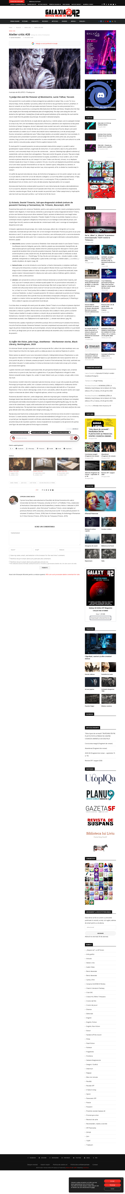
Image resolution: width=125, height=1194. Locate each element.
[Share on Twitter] (44, 490)
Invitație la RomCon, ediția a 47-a (108, 355)
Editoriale (89, 1014)
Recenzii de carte (92, 1120)
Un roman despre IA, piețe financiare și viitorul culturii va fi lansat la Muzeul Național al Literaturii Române (92, 333)
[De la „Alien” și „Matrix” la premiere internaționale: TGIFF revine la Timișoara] (100, 222)
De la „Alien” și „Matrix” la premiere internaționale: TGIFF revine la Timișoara (99, 237)
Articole (55, 21)
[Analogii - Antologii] (101, 884)
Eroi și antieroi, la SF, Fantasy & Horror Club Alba (92, 258)
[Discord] (104, 4)
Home (10, 27)
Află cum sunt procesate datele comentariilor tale (63, 574)
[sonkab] (92, 888)
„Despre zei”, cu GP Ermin (95, 950)
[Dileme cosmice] (108, 699)
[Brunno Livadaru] (96, 893)
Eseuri (88, 1031)
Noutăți (89, 1081)
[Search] (115, 21)
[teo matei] (87, 888)
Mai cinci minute (92, 1077)
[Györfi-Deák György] (101, 870)
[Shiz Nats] (106, 879)
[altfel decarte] (92, 893)
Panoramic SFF (91, 1098)
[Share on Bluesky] (50, 490)
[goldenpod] (96, 874)
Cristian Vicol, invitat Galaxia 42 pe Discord (105, 135)
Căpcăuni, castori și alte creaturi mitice (98, 657)
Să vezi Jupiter (89, 689)
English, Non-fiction (93, 1026)
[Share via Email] (52, 490)
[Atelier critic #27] (44, 464)
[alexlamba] (110, 884)
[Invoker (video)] (108, 522)
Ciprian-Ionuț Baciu (16, 37)
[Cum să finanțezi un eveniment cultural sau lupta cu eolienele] (92, 347)
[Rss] (115, 4)
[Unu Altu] (106, 870)
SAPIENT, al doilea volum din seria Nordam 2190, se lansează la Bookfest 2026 (108, 260)
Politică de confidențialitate (80, 1165)
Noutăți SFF (90, 1086)
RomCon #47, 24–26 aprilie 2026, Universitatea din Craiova (107, 307)
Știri (87, 1136)
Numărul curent (88, 4)
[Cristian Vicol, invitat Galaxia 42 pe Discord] (90, 137)
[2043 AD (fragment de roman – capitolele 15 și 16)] (92, 465)
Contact (95, 1165)
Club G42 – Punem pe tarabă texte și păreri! (105, 146)
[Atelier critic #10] (68, 464)
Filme (88, 1039)
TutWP (75, 1167)
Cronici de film (91, 1001)
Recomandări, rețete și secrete (96, 1124)
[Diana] (96, 865)
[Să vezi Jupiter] (92, 682)
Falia (102, 561)
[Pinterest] (108, 4)
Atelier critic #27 (38, 471)
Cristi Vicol (85, 1167)
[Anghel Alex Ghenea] (110, 865)
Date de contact (76, 4)
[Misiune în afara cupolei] (92, 522)
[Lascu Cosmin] (110, 870)
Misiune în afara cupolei (90, 530)
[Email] (113, 4)
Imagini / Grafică (92, 1064)
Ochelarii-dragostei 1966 (107, 690)
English (82, 21)
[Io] (101, 893)
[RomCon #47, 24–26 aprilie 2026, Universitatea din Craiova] (108, 297)
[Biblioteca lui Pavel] (108, 539)
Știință (88, 1132)
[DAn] (106, 898)
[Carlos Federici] (96, 870)
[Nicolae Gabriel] (110, 898)
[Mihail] (87, 902)
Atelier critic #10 (62, 471)
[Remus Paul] (106, 884)
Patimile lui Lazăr (107, 674)
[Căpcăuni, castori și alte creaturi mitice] (100, 643)
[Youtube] (111, 4)
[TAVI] (101, 898)
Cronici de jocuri (91, 1005)
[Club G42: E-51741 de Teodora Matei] (90, 126)
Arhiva (73, 21)
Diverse (64, 21)
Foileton (89, 1047)
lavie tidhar (33, 482)
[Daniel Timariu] (87, 884)
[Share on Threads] (48, 490)
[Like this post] (39, 490)
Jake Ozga (23, 482)
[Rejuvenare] (92, 554)
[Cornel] (92, 865)
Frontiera (89, 1056)
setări (93, 1187)
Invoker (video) (106, 529)
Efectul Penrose (91, 513)
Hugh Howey (98, 381)
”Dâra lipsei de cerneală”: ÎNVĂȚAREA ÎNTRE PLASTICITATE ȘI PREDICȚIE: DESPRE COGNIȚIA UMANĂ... (100, 432)
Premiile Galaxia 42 (55, 4)
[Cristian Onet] (101, 865)
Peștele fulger (89, 706)
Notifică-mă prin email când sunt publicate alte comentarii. (31, 559)
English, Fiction (91, 1022)
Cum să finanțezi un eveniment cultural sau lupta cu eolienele (92, 356)
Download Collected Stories (100, 618)
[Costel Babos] (96, 898)
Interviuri (89, 1069)
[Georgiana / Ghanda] (106, 893)
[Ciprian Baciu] (87, 865)
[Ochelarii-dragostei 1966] (108, 682)
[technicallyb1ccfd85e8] (96, 888)
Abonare (100, 933)
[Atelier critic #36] (20, 464)
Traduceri (89, 1145)
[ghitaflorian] (92, 870)
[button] (26, 1)
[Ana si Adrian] (87, 874)
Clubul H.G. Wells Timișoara (95, 997)
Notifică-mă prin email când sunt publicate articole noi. (29, 562)
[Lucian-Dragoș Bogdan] (87, 870)
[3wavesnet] (96, 884)
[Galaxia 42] (92, 884)
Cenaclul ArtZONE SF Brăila (95, 984)
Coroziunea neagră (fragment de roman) (92, 455)
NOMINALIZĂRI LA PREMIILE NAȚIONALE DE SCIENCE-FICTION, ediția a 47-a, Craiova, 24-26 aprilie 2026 (108, 332)
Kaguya (88, 1073)
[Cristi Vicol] (87, 879)
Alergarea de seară (91, 546)
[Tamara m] (92, 902)
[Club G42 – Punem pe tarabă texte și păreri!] (90, 148)
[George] (87, 893)
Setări (112, 1189)
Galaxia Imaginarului (93, 1060)
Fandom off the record (93, 1035)
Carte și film (90, 980)
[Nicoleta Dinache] (110, 893)
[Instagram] (106, 4)
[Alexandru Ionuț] (106, 888)
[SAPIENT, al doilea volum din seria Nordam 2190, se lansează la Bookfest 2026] (108, 250)
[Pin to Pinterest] (46, 490)
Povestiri (89, 1107)
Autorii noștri (42, 4)
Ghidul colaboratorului (18, 4)
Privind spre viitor (92, 1115)
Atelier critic (27, 27)
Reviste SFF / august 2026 (108, 473)
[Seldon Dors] (110, 879)
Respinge (112, 1185)
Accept (112, 1181)
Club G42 (89, 992)
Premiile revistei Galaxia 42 (95, 1111)
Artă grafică (90, 954)
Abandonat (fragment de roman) (108, 455)
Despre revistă (31, 4)
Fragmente (90, 1052)
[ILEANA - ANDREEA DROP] (92, 874)
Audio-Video (90, 967)
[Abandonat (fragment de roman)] (108, 447)
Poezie (88, 1103)
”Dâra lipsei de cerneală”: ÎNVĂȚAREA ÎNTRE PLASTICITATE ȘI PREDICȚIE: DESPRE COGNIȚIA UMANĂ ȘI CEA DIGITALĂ (100, 736)
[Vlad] (87, 898)
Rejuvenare (32, 1)
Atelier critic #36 (14, 471)
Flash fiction (90, 1043)
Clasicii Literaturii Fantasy (95, 988)
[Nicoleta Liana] (92, 879)
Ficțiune (25, 21)
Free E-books (66, 4)
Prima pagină (14, 21)
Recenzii (45, 21)
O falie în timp (91, 1090)
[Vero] (106, 865)
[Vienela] (101, 874)
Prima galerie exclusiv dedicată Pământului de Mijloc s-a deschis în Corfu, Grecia (92, 283)
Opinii (88, 1094)
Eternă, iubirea (90, 674)
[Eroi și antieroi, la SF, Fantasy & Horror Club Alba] (92, 250)
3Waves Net (69, 1167)
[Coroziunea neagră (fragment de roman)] (92, 447)
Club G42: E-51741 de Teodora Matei (104, 124)
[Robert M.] (101, 879)
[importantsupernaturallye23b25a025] (110, 874)
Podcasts (35, 21)
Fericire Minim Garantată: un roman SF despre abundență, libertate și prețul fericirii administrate (92, 308)
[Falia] (108, 554)
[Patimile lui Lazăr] (108, 667)
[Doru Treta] (96, 879)
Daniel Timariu (14, 482)
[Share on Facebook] (42, 490)
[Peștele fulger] (92, 699)
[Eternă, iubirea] (92, 667)
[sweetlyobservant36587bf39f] (101, 888)
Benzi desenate (91, 971)
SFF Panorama (91, 1128)
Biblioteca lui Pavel (107, 546)
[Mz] (92, 898)
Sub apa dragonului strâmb (47, 482)
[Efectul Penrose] (100, 501)
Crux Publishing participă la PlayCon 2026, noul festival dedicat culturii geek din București (108, 284)
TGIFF (88, 1141)
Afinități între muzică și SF (102, 406)
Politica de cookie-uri (60, 1165)
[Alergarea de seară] (92, 539)
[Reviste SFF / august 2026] (108, 465)
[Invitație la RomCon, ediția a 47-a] (108, 347)
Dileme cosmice (106, 706)
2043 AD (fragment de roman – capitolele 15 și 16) (92, 474)
